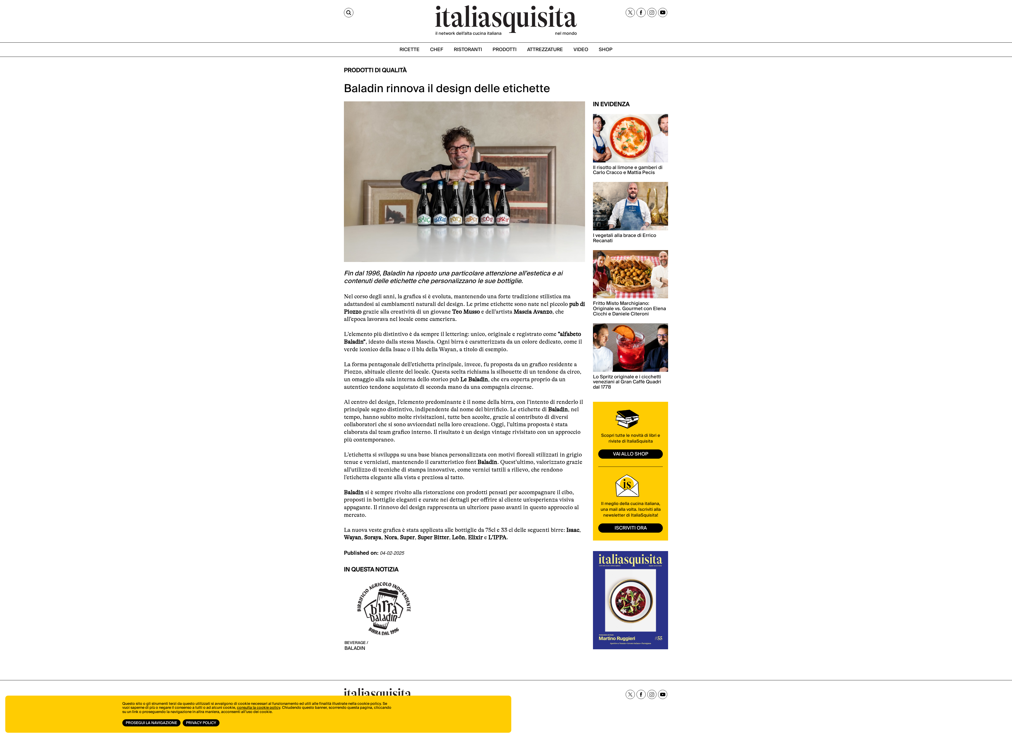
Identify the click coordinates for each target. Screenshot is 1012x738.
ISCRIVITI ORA (631, 528)
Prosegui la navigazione (151, 723)
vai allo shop (630, 454)
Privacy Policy (201, 723)
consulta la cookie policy (258, 708)
